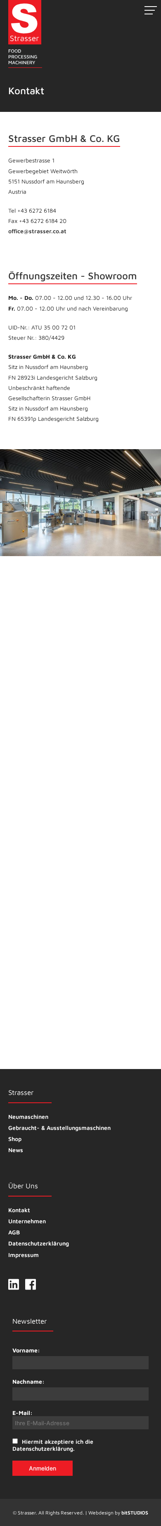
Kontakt (19, 1209)
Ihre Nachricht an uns (39, 916)
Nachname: (28, 1381)
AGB (14, 1232)
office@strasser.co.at (37, 230)
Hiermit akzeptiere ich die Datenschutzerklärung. (52, 1445)
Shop (14, 1138)
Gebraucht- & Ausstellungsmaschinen (59, 1127)
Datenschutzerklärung (38, 1243)
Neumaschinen (28, 1116)
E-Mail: (22, 1412)
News (15, 1149)
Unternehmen (27, 1221)
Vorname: (26, 1350)
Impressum (23, 1254)
